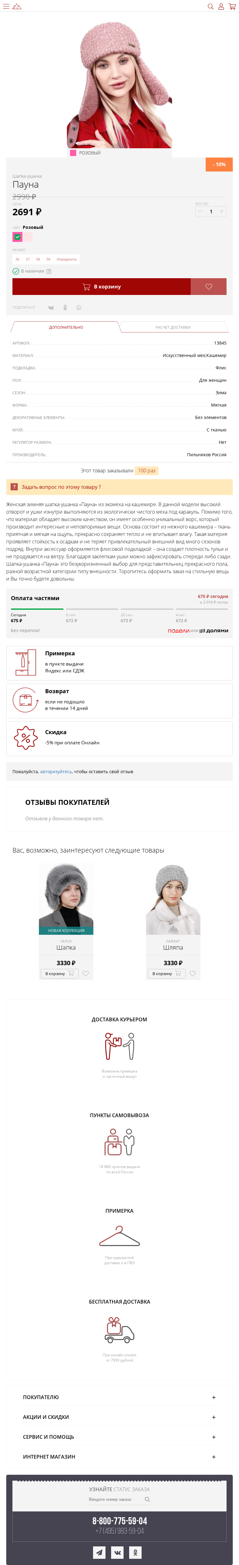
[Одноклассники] (65, 307)
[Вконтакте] (51, 307)
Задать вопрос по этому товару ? (61, 487)
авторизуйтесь (56, 771)
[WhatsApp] (79, 307)
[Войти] (221, 6)
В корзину (107, 286)
